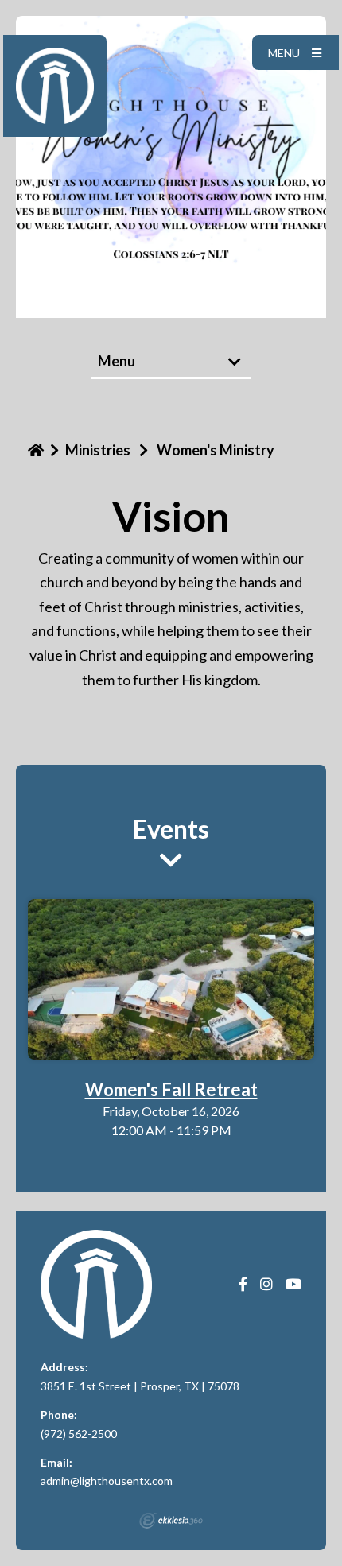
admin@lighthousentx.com (107, 1480)
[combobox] (171, 362)
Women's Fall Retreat (171, 1089)
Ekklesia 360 (171, 1521)
